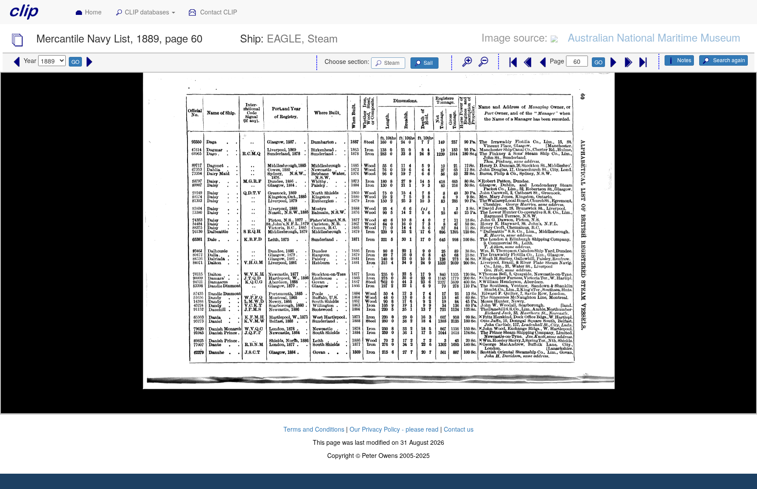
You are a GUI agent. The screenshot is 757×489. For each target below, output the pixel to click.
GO (75, 61)
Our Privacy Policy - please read (394, 429)
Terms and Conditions (313, 429)
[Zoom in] (466, 62)
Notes (684, 59)
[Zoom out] (482, 62)
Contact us (459, 429)
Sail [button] (428, 62)
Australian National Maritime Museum (654, 37)
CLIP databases (148, 11)
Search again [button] (728, 59)
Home (93, 11)
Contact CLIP (217, 11)
